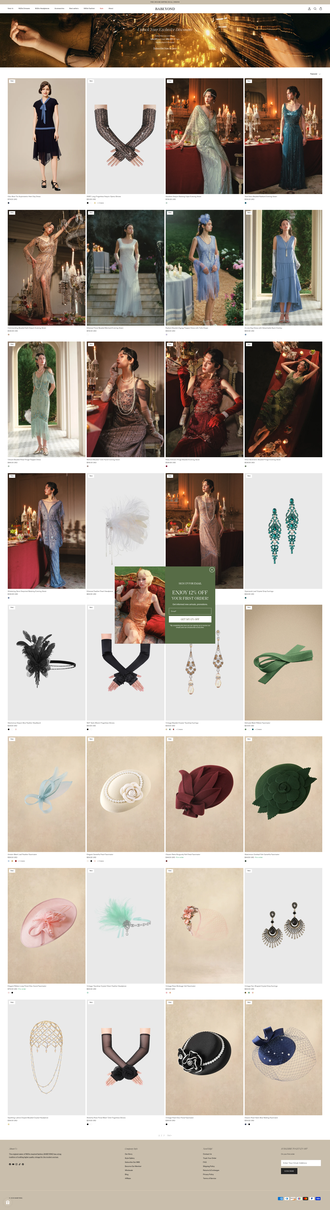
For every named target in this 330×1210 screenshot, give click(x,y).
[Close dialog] (212, 569)
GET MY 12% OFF (190, 619)
